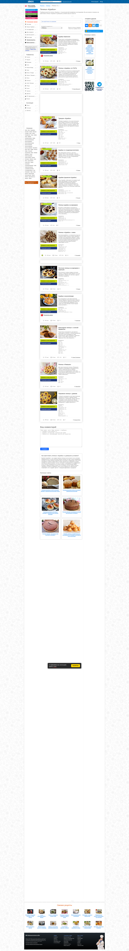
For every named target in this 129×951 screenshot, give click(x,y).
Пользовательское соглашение (31, 942)
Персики (33, 157)
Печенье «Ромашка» (64, 364)
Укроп (34, 171)
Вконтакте (79, 944)
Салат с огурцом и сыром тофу (53, 915)
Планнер (29, 12)
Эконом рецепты (31, 39)
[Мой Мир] (97, 25)
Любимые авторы (31, 14)
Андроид (27, 50)
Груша (32, 134)
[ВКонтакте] (86, 25)
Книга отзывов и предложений (31, 6)
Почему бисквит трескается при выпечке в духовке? (50, 534)
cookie (55, 666)
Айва (26, 130)
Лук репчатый (27, 152)
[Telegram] (93, 25)
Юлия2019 (78, 386)
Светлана (78, 320)
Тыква (31, 171)
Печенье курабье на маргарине (68, 205)
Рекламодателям (57, 941)
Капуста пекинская (28, 146)
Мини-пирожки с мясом (30, 927)
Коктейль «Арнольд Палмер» (99, 927)
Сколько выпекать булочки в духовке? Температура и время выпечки (50, 513)
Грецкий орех (27, 134)
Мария (78, 170)
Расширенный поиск (66, 1)
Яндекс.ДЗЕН (80, 938)
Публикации (66, 942)
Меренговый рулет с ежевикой (76, 915)
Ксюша (78, 61)
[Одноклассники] (90, 25)
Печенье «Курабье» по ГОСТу (67, 68)
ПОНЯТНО (75, 665)
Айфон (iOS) (33, 49)
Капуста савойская (28, 147)
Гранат (33, 133)
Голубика (27, 133)
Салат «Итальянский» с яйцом (41, 916)
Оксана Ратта (77, 419)
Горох (30, 133)
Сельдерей (27, 163)
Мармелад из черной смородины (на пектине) (98, 916)
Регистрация (94, 1)
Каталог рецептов (67, 937)
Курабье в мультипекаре (66, 296)
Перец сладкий (28, 157)
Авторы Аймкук (31, 18)
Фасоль (26, 173)
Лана (79, 143)
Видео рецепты (30, 42)
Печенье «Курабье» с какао (66, 232)
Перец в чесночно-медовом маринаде (53, 927)
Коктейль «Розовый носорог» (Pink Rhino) (30, 916)
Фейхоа (33, 175)
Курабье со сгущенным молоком (68, 150)
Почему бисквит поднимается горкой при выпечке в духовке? (72, 512)
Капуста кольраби (28, 144)
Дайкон (35, 134)
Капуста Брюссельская (29, 142)
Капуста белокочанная (29, 139)
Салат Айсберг (30, 160)
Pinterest (79, 937)
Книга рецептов (31, 9)
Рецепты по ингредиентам (69, 938)
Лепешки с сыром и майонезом (87, 915)
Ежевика (29, 136)
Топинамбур (27, 171)
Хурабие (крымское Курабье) (67, 177)
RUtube (79, 942)
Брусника (27, 131)
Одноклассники (80, 945)
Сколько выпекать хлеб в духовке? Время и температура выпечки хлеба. (50, 491)
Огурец (30, 154)
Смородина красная (29, 167)
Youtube (79, 941)
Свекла (32, 162)
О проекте (56, 937)
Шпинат (26, 178)
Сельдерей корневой (29, 165)
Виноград (34, 131)
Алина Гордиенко (76, 357)
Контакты (56, 939)
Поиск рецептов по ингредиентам (31, 182)
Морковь (35, 152)
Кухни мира (66, 941)
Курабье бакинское (64, 36)
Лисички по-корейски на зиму (76, 927)
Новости (55, 938)
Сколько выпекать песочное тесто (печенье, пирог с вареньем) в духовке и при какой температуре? (89, 49)
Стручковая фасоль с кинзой (64, 927)
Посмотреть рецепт (46, 52)
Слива (35, 165)
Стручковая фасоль (29, 170)
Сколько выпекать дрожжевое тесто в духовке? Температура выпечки (89, 70)
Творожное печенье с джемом (67, 393)
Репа (26, 160)
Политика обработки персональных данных (34, 944)
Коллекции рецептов (68, 939)
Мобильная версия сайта (33, 935)
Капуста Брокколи (28, 141)
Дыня (26, 136)
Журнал (29, 16)
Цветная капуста (32, 176)
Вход (101, 1)
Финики (26, 176)
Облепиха (27, 154)
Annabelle (78, 255)
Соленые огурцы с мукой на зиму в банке (64, 916)
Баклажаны (33, 130)
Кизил (29, 149)
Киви (26, 149)
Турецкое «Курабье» (64, 118)
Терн (34, 170)
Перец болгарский (28, 155)
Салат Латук (27, 162)
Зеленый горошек (28, 138)
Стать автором (57, 942)
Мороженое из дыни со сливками (41, 927)
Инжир (34, 138)
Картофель (35, 147)
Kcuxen (78, 197)
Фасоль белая (31, 173)
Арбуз (29, 130)
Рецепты (42, 5)
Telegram (79, 939)
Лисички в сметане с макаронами (87, 927)
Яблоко (30, 178)
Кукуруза (35, 149)
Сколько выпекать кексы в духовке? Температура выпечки (72, 491)
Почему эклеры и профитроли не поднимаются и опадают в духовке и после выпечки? (72, 535)
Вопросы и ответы (67, 944)
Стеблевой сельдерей (29, 168)
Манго (32, 152)
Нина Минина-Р (76, 89)
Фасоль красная (28, 175)
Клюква (32, 149)
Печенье (48, 5)
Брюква (30, 131)
